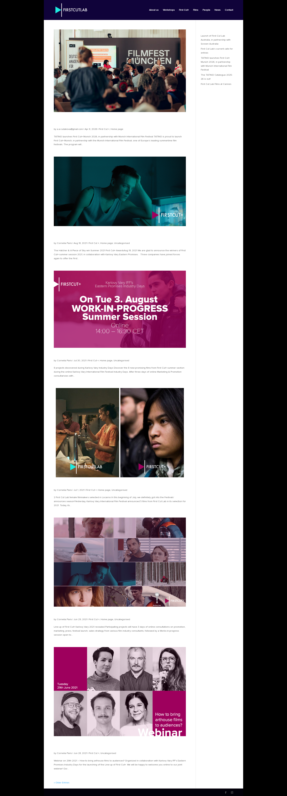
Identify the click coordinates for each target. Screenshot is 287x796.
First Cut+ (184, 10)
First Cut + (104, 129)
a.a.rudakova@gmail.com (70, 129)
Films (195, 10)
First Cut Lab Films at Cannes (216, 84)
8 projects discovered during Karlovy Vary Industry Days (110, 355)
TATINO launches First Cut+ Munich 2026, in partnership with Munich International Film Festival (116, 121)
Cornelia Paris (64, 243)
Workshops (169, 10)
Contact (229, 10)
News (218, 10)
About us (154, 10)
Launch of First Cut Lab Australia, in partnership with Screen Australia (216, 40)
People (206, 10)
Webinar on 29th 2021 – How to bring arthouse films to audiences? (109, 745)
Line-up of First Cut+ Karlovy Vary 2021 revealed (102, 613)
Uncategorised (122, 243)
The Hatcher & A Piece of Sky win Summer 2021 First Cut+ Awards (112, 235)
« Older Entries (61, 783)
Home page (117, 129)
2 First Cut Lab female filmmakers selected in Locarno (108, 484)
